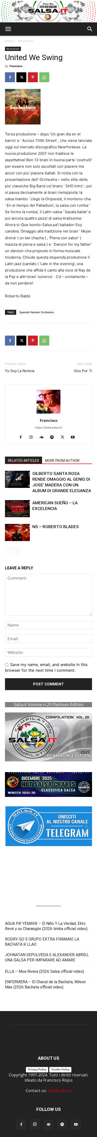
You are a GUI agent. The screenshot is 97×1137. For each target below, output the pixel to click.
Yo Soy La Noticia (19, 371)
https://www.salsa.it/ (48, 427)
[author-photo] (48, 413)
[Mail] (48, 1125)
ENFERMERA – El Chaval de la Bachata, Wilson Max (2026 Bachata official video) (45, 984)
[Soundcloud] (43, 437)
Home (9, 41)
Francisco (15, 66)
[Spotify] (54, 437)
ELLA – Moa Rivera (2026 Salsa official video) (44, 971)
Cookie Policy (60, 1069)
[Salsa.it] (48, 11)
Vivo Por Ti (83, 371)
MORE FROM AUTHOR (62, 461)
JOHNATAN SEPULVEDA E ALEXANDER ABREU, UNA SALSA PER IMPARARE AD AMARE (47, 957)
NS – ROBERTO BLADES (55, 526)
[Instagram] (33, 437)
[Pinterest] (33, 77)
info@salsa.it (59, 1090)
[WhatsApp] (44, 77)
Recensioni (25, 41)
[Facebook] (10, 77)
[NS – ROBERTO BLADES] (17, 532)
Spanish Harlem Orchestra (36, 312)
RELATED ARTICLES (23, 461)
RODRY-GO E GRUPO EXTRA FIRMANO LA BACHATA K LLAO (42, 942)
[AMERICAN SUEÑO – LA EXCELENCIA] (17, 508)
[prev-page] (8, 551)
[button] (8, 29)
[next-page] (16, 551)
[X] (21, 77)
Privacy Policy (37, 1069)
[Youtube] (75, 437)
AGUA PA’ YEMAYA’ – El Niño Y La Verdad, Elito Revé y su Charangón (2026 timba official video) (46, 926)
